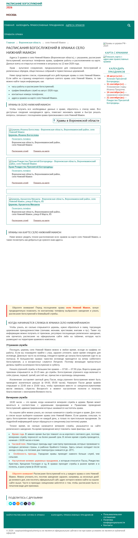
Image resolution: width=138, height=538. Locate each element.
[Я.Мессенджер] (10, 503)
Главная (9, 25)
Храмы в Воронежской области (77, 120)
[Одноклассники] (18, 503)
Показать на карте (41, 151)
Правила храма (13, 34)
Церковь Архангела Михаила (24, 204)
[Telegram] (21, 503)
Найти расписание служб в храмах (25, 515)
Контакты (108, 525)
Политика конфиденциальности (114, 521)
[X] (25, 503)
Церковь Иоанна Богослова (23, 135)
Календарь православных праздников (40, 25)
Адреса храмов (75, 25)
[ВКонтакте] (14, 503)
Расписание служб (20, 151)
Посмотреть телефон (21, 139)
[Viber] (29, 503)
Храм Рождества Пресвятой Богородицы (30, 167)
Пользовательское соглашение (112, 515)
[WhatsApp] (33, 503)
